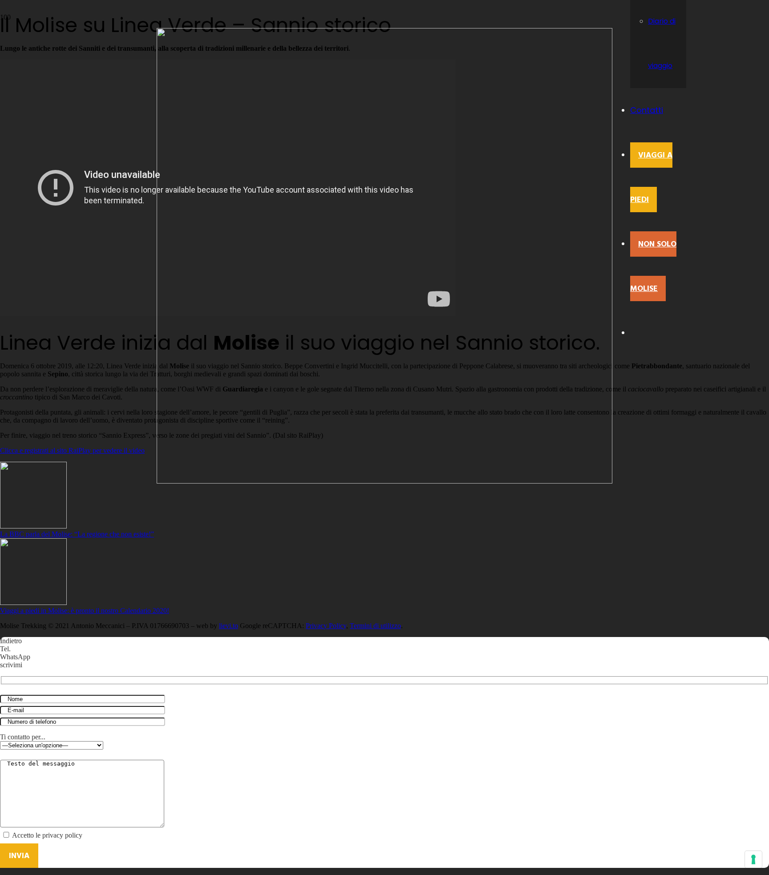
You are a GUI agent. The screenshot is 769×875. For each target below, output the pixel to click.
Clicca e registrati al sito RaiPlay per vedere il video (72, 450)
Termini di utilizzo (375, 625)
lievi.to (228, 625)
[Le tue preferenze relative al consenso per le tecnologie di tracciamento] (753, 859)
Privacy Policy (326, 625)
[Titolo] (384, 481)
